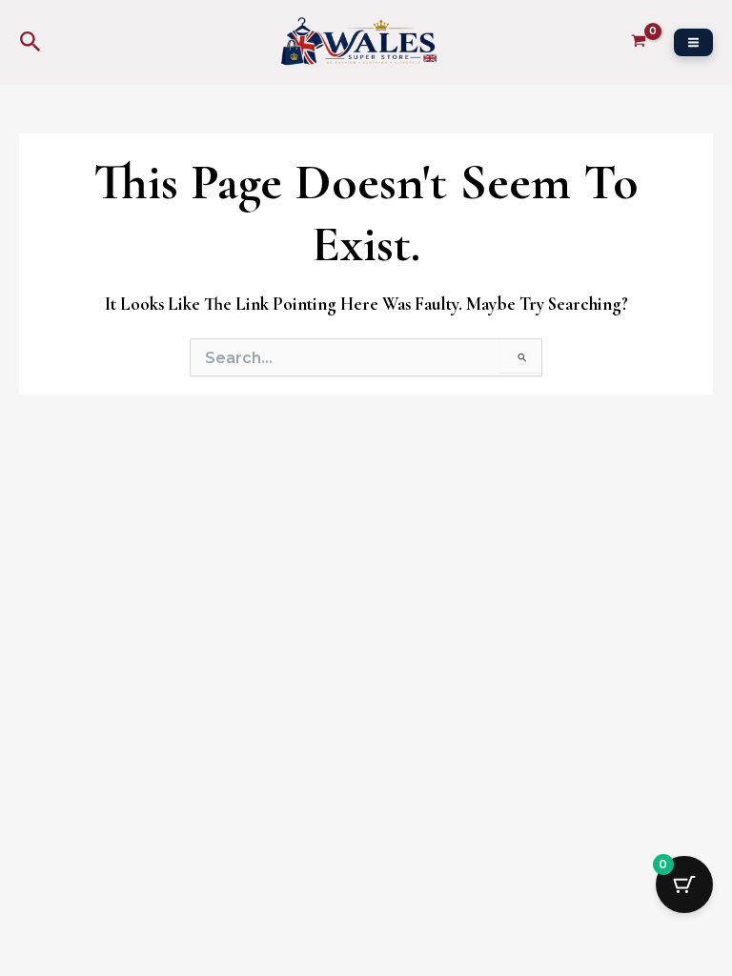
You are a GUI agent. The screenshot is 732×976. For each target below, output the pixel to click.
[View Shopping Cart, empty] (638, 42)
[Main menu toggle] (693, 42)
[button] (30, 42)
